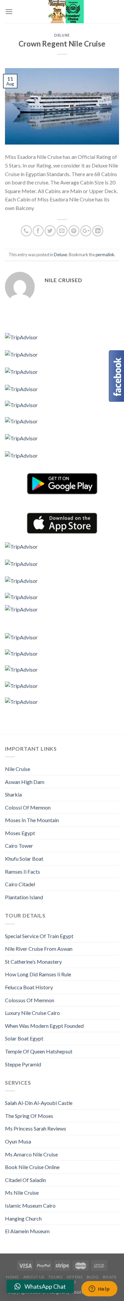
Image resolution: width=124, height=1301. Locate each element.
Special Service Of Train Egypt (39, 936)
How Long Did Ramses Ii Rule (38, 974)
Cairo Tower (19, 845)
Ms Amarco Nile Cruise (31, 1154)
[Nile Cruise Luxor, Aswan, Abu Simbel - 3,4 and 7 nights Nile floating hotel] (66, 11)
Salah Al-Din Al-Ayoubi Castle (38, 1103)
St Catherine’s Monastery (33, 961)
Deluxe (61, 35)
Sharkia (13, 794)
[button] (40, 1286)
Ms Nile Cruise (22, 1192)
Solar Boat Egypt (24, 1038)
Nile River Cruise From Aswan (38, 948)
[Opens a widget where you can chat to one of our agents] (99, 1289)
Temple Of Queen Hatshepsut (38, 1051)
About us (33, 1276)
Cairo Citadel (20, 884)
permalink (105, 254)
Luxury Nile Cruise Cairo (32, 1013)
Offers (74, 1276)
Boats (109, 1276)
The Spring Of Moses (29, 1116)
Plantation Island (24, 897)
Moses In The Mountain (32, 820)
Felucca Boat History (29, 987)
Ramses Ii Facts (22, 871)
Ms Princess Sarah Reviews (35, 1128)
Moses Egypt (20, 833)
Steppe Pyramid (23, 1064)
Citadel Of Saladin (25, 1180)
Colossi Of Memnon (28, 807)
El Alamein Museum (27, 1231)
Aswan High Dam (24, 782)
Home (12, 1276)
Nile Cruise (17, 769)
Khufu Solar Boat (24, 858)
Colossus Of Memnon (29, 1000)
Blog (93, 1276)
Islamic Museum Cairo (30, 1205)
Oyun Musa (18, 1141)
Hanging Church (23, 1218)
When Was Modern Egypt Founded (44, 1026)
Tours (55, 1276)
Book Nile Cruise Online (32, 1167)
